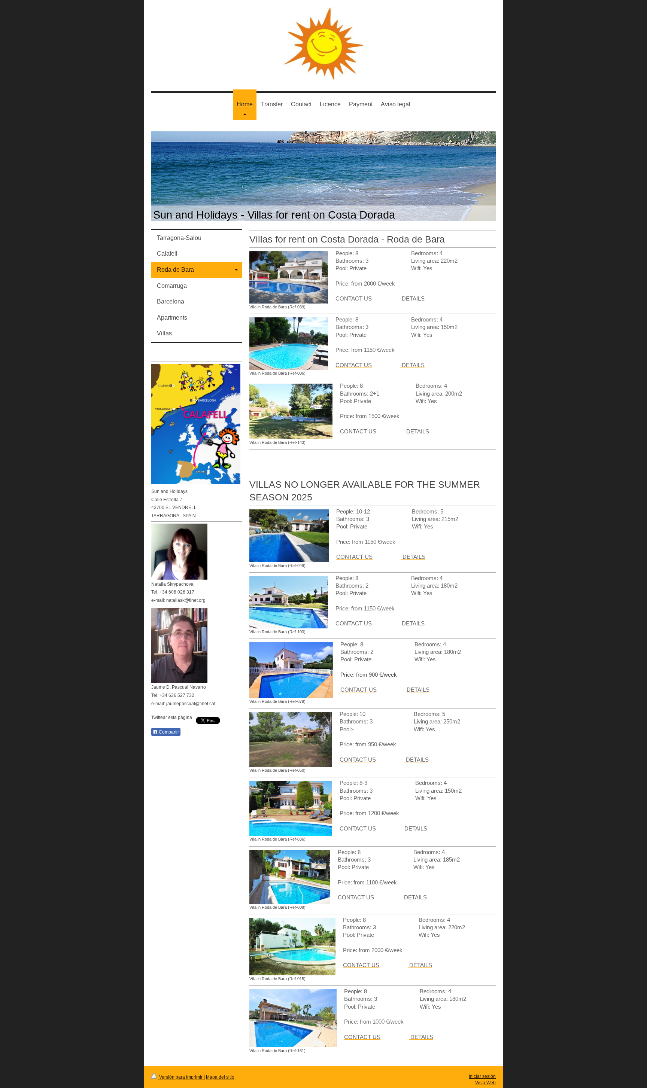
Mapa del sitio (220, 1077)
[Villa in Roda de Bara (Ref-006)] (288, 343)
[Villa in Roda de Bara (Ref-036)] (290, 808)
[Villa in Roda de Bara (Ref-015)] (292, 946)
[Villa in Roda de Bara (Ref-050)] (290, 739)
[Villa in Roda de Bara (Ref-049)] (289, 535)
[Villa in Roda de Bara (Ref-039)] (288, 277)
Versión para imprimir (181, 1077)
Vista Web (485, 1082)
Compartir (168, 732)
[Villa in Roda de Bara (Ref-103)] (288, 602)
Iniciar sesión (482, 1076)
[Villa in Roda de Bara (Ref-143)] (290, 411)
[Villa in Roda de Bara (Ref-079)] (291, 670)
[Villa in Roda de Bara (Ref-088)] (289, 877)
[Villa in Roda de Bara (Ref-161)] (293, 1018)
